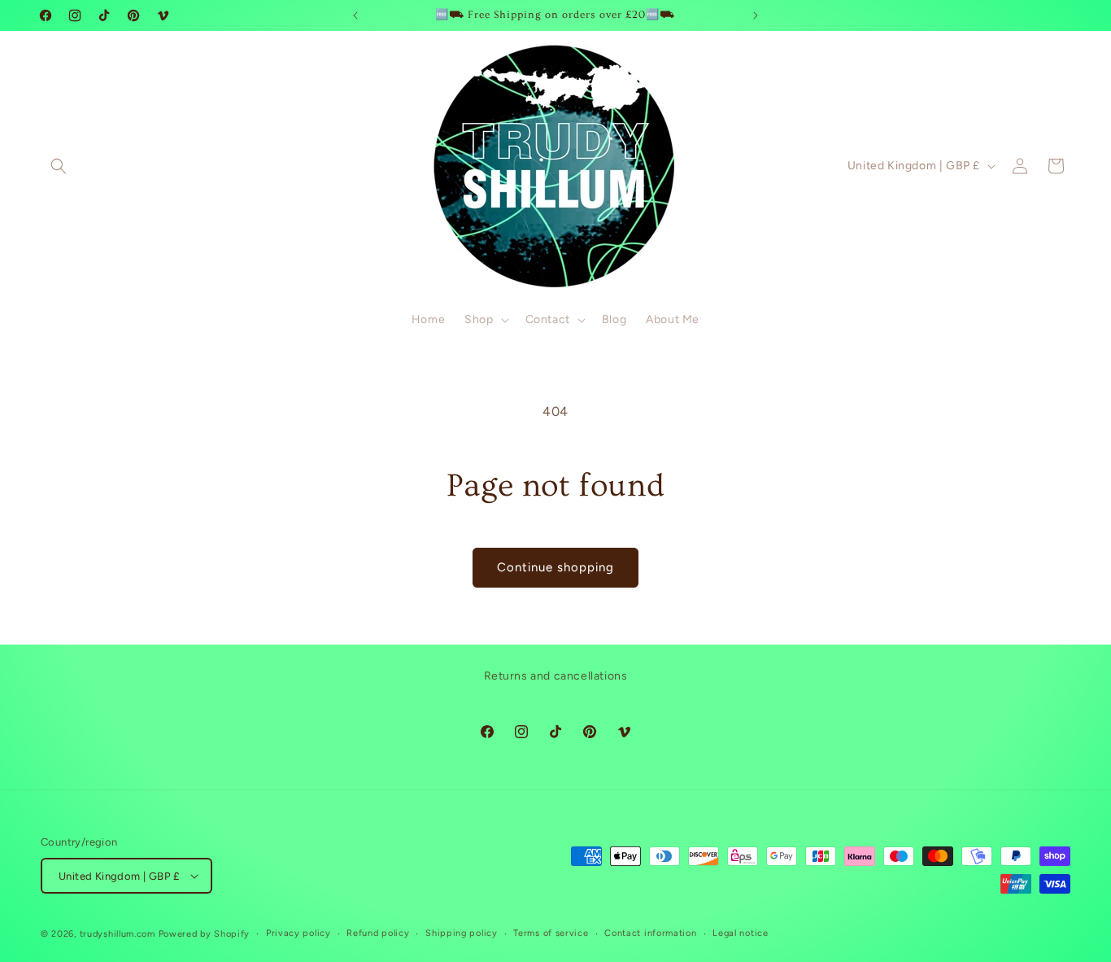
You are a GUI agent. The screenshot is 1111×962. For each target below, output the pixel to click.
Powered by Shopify (205, 934)
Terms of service (550, 933)
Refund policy (377, 933)
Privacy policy (298, 933)
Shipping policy (461, 933)
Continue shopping (555, 567)
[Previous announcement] (355, 15)
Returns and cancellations (556, 676)
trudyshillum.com (117, 934)
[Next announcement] (755, 15)
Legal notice (740, 933)
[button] (58, 166)
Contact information (650, 933)
